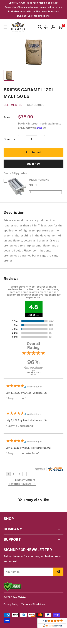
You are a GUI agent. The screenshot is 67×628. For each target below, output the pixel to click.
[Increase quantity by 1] (41, 139)
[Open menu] (5, 27)
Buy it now (33, 163)
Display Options (25, 479)
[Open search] (40, 27)
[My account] (53, 27)
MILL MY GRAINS (39, 179)
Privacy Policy (11, 604)
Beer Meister (13, 105)
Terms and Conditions (33, 604)
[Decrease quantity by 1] (22, 139)
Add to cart (33, 152)
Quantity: (10, 139)
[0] (60, 27)
